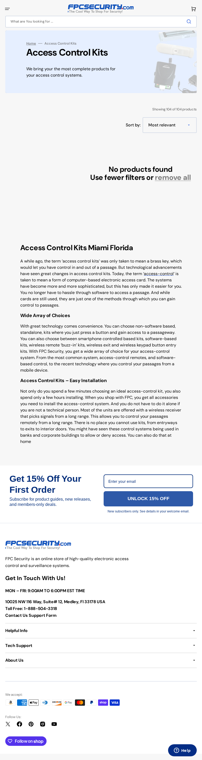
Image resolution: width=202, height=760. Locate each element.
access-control (159, 273)
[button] (7, 9)
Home (31, 43)
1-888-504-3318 (40, 608)
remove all (173, 178)
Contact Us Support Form (31, 615)
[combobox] (101, 22)
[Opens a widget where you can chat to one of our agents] (182, 750)
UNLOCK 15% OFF (148, 498)
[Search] (190, 21)
